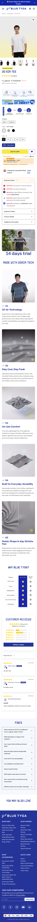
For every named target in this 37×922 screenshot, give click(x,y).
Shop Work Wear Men (9, 828)
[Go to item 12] (14, 62)
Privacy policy (20, 895)
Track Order (25, 870)
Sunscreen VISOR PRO (8, 862)
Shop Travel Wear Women (26, 836)
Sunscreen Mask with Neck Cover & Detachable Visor (9, 877)
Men (4, 122)
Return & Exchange (27, 863)
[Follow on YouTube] (23, 907)
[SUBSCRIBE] (21, 899)
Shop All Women (26, 848)
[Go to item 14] (27, 62)
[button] (6, 76)
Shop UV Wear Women (25, 826)
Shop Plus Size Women (25, 845)
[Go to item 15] (33, 62)
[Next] (34, 3)
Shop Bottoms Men (8, 837)
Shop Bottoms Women (28, 841)
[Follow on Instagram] (16, 907)
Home (3, 13)
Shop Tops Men (7, 835)
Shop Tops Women (27, 839)
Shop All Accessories (8, 884)
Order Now (29, 171)
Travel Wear (10, 13)
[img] (8, 663)
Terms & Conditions (27, 866)
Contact (23, 861)
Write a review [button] (18, 645)
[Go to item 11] (8, 62)
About (23, 858)
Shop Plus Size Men (8, 839)
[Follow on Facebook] (4, 907)
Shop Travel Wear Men (7, 831)
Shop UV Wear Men (8, 825)
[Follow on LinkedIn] (29, 907)
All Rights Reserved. (24, 919)
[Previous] (2, 3)
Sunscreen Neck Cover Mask (7, 871)
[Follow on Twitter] (10, 907)
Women (11, 122)
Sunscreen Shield (7, 882)
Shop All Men (6, 842)
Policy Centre (25, 868)
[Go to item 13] (20, 62)
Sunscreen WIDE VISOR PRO (7, 867)
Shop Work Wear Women (26, 831)
